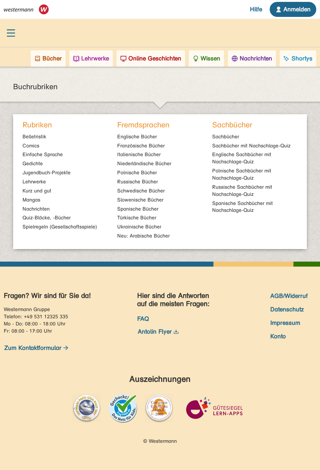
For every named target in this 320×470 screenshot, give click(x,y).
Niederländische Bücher (144, 163)
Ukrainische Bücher (139, 227)
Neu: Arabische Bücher (143, 236)
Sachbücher (225, 137)
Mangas (31, 200)
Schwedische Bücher (141, 191)
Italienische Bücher (139, 154)
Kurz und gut (36, 191)
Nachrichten (36, 209)
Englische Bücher (137, 137)
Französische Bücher (141, 146)
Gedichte (32, 163)
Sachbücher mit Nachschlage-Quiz (251, 146)
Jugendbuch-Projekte (46, 173)
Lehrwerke (34, 182)
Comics (30, 146)
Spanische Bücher (137, 209)
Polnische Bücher (137, 173)
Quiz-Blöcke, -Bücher (46, 218)
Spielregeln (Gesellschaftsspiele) (59, 227)
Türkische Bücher (136, 218)
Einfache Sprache (42, 154)
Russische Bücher (137, 182)
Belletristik (34, 137)
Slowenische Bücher (140, 200)
